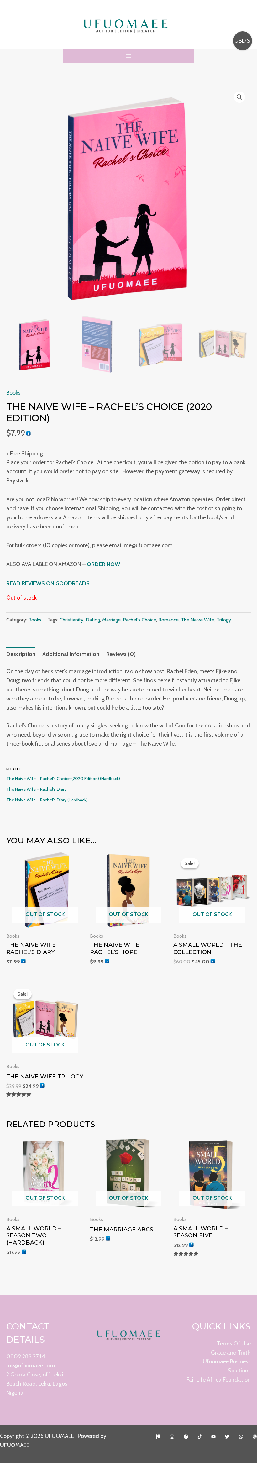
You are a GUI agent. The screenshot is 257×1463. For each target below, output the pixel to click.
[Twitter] (227, 1436)
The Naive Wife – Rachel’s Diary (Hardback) (46, 800)
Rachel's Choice (139, 619)
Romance (168, 619)
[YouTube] (213, 1436)
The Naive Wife (197, 619)
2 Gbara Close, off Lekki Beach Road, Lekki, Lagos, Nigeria (37, 1383)
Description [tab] (20, 654)
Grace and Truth (231, 1352)
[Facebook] (186, 1436)
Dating (93, 619)
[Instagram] (172, 1436)
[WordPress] (255, 1436)
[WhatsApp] (241, 1436)
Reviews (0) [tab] (121, 654)
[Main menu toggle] (128, 56)
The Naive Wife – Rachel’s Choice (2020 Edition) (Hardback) (63, 778)
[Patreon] (158, 1436)
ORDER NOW (103, 564)
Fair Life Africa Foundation (218, 1379)
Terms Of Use (234, 1343)
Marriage (111, 619)
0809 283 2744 (25, 1356)
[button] (239, 97)
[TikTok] (199, 1436)
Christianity (71, 619)
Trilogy (224, 619)
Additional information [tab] (70, 654)
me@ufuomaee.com (30, 1365)
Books (13, 392)
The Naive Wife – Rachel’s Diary (36, 789)
